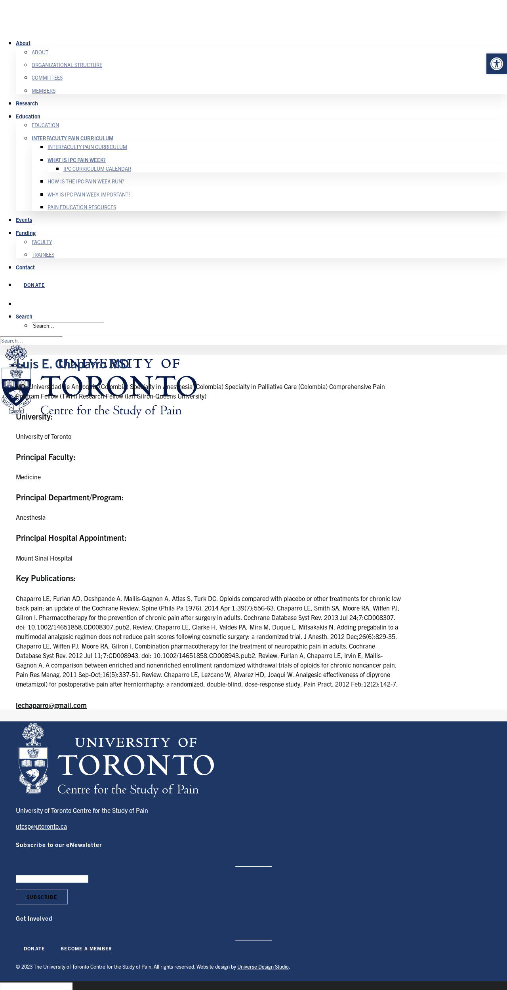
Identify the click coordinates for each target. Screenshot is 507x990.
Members (43, 90)
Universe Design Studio (263, 966)
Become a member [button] (86, 948)
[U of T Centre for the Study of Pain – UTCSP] (253, 16)
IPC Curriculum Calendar (97, 168)
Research (27, 103)
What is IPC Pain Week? (77, 159)
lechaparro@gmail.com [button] (51, 705)
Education (28, 116)
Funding (26, 232)
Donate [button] (34, 948)
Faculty (42, 241)
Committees (47, 77)
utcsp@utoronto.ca (41, 826)
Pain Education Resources (82, 207)
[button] (496, 63)
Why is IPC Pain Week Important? (89, 194)
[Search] (31, 340)
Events (24, 219)
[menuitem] (261, 66)
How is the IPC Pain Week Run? (86, 181)
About (23, 42)
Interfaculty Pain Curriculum (72, 138)
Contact (25, 267)
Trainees (43, 254)
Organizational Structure (67, 64)
